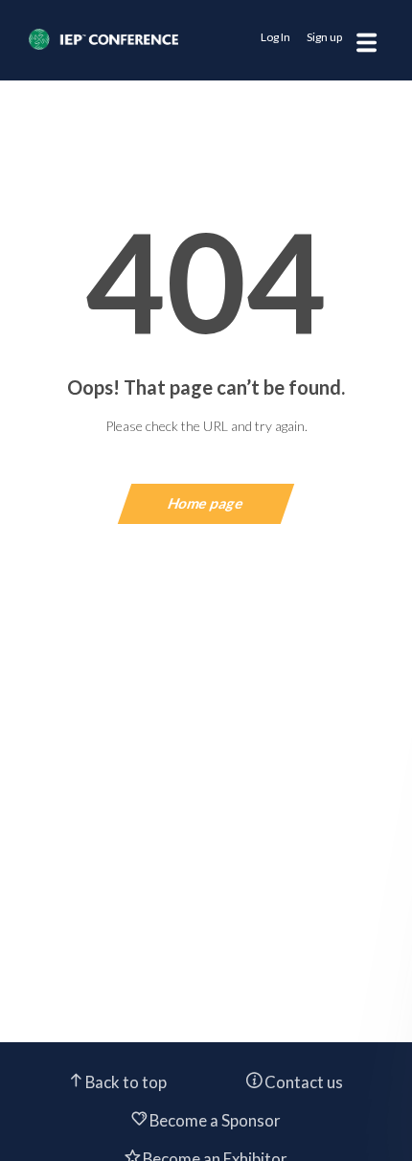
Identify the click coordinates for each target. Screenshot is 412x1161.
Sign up (324, 37)
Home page (206, 503)
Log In (275, 37)
